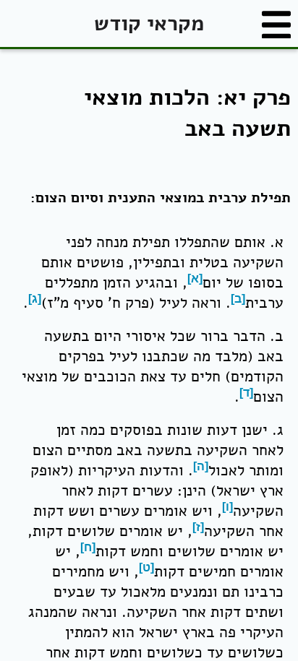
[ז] (198, 527)
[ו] (227, 507)
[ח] (87, 547)
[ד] (246, 392)
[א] (195, 278)
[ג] (34, 299)
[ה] (200, 466)
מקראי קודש (149, 23)
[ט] (146, 567)
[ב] (238, 299)
